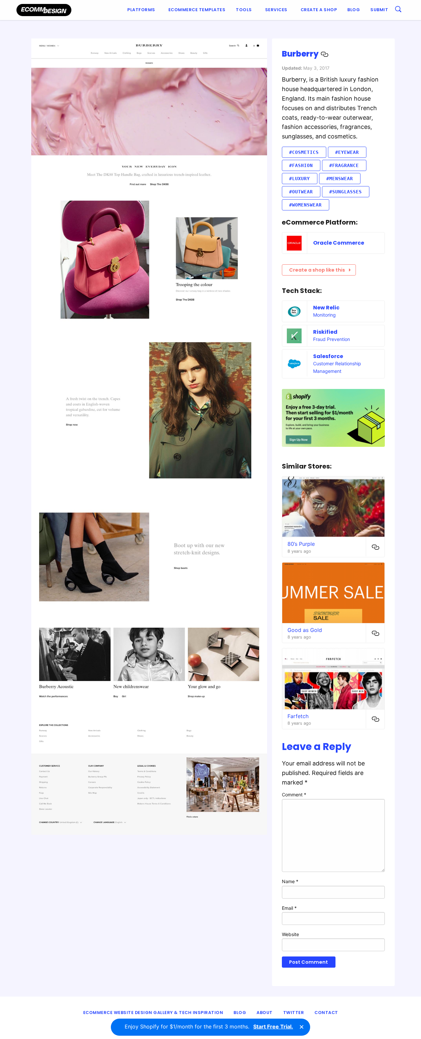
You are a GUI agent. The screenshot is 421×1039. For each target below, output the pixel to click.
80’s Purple (301, 544)
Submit (379, 9)
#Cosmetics (304, 152)
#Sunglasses (345, 191)
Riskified (325, 332)
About (265, 1012)
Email (289, 908)
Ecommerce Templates (197, 9)
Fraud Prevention (331, 339)
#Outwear (301, 191)
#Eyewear (347, 152)
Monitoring (324, 315)
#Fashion (301, 165)
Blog (353, 9)
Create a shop (319, 9)
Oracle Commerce (338, 243)
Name (290, 881)
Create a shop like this (317, 270)
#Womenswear (305, 204)
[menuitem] (142, 10)
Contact (326, 1012)
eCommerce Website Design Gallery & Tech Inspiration (153, 1012)
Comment (294, 794)
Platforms (141, 9)
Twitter (293, 1012)
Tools (244, 9)
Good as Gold (304, 630)
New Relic (326, 307)
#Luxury (299, 178)
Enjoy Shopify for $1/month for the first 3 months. (209, 1026)
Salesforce (328, 356)
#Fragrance (344, 165)
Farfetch (298, 716)
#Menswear (339, 178)
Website (290, 934)
